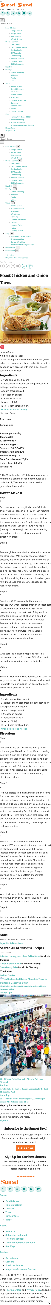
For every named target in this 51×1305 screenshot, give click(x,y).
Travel (7, 83)
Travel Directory (17, 89)
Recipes (4, 1085)
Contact (4, 1252)
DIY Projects (16, 53)
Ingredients (6, 943)
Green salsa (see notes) (14, 409)
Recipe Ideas (16, 33)
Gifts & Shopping (17, 72)
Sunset (3, 1195)
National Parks (16, 106)
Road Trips (15, 97)
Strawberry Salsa (9, 967)
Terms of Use (14, 1290)
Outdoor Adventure (18, 100)
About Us (10, 1231)
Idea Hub (9, 67)
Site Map (10, 1246)
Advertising (11, 1258)
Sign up (4, 1120)
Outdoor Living (17, 61)
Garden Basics (16, 50)
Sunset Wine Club (18, 122)
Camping (14, 103)
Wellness (14, 75)
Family (13, 78)
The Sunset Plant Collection (20, 1242)
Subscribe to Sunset (16, 1235)
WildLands (15, 92)
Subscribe (9, 255)
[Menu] (1, 1)
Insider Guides (16, 86)
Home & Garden (11, 42)
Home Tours (15, 45)
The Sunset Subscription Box (22, 125)
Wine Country (16, 95)
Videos (13, 81)
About (3, 1225)
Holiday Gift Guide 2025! (21, 117)
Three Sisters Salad (10, 963)
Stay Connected (6, 262)
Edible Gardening (17, 64)
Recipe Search (16, 31)
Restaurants (16, 36)
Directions (17, 943)
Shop (7, 114)
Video (8, 1219)
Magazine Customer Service (16, 258)
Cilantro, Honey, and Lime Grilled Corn (20, 956)
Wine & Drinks (16, 39)
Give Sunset (10, 131)
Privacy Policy (34, 1290)
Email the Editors (14, 1265)
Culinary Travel (17, 111)
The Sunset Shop (17, 120)
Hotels (13, 109)
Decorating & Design (19, 47)
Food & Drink (10, 28)
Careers (9, 1261)
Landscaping (16, 56)
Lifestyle (8, 70)
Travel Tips (6, 992)
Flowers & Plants (17, 59)
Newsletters (10, 128)
